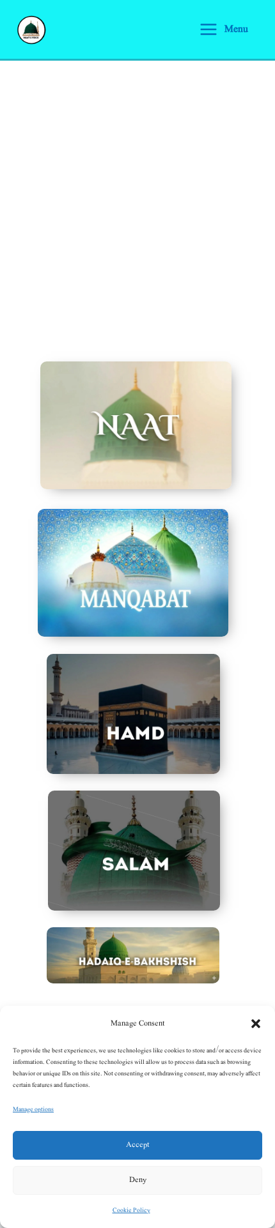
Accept (137, 1144)
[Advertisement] (137, 204)
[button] (255, 1023)
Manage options (33, 1108)
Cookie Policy (131, 1209)
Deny (137, 1179)
